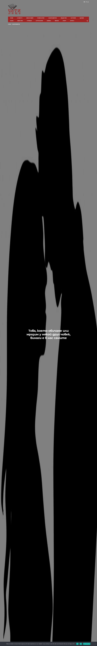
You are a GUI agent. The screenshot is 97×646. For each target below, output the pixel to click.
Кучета (72, 20)
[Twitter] (86, 1)
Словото (19, 18)
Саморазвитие (52, 18)
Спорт (64, 20)
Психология (40, 18)
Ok (77, 643)
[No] (95, 644)
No (81, 643)
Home (11, 18)
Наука (11, 20)
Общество (64, 18)
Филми (57, 20)
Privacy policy (87, 643)
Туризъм (29, 20)
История (73, 18)
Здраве (82, 18)
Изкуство (20, 20)
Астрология (39, 20)
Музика (49, 20)
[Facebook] (84, 1)
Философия (29, 18)
